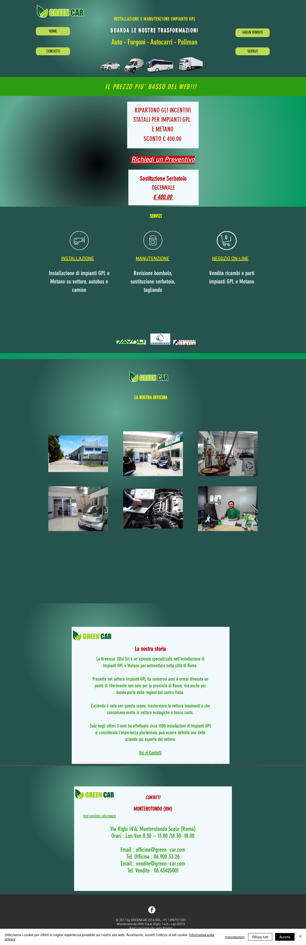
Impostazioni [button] (234, 936)
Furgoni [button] (136, 42)
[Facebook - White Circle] (151, 909)
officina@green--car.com (160, 849)
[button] (62, 11)
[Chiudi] (300, 937)
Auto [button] (117, 42)
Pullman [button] (187, 42)
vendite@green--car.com (160, 863)
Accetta (284, 936)
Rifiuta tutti (260, 936)
